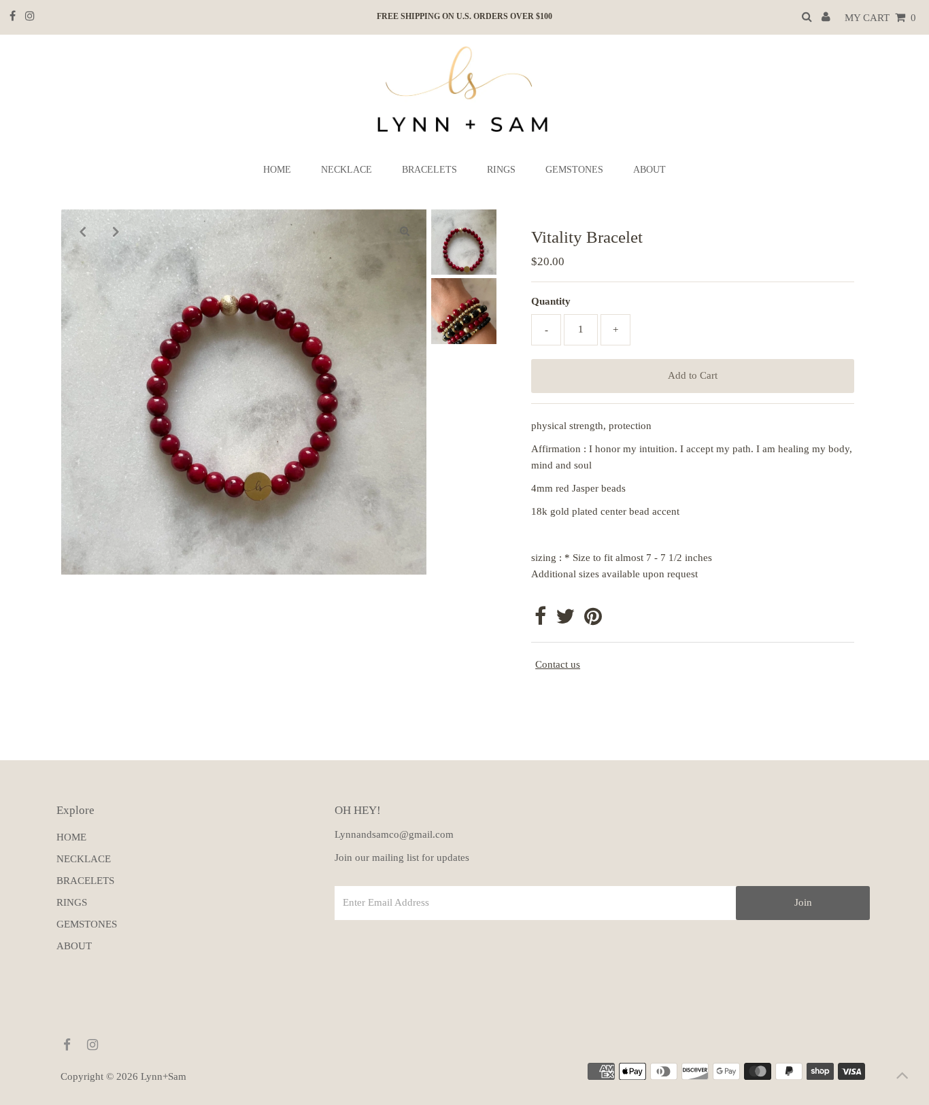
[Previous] (83, 231)
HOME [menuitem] (277, 170)
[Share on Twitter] (565, 620)
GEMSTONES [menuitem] (574, 170)
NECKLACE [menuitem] (346, 170)
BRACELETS (85, 880)
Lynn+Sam (163, 1076)
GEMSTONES (86, 924)
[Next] (116, 231)
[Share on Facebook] (540, 620)
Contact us (557, 664)
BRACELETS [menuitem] (429, 170)
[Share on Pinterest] (593, 620)
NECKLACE (83, 858)
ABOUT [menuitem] (649, 170)
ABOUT (74, 945)
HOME (71, 837)
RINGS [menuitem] (501, 170)
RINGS (71, 902)
